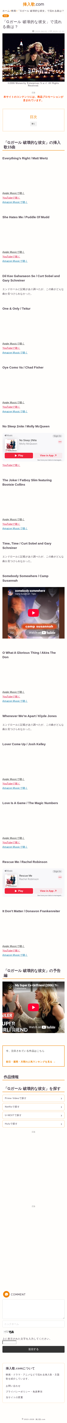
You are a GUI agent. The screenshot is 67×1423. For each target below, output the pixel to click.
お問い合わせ (13, 1386)
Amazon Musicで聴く (15, 202)
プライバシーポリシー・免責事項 (24, 1391)
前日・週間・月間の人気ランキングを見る (29, 1061)
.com (33, 4)
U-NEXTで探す (13, 1115)
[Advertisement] (33, 1168)
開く (33, 124)
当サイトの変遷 (14, 1397)
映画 (5, 16)
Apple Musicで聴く (13, 193)
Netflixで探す (12, 1106)
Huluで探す (11, 1123)
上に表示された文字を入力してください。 (27, 1338)
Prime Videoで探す (16, 1098)
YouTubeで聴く (11, 197)
